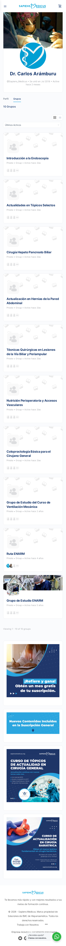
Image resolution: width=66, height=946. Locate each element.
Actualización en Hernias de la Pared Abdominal (33, 301)
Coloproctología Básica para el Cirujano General (29, 454)
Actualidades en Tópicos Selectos (31, 205)
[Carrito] (60, 6)
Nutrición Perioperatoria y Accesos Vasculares (32, 403)
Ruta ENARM (16, 554)
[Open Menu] (5, 6)
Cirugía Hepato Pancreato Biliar (29, 252)
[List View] (60, 117)
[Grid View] (55, 117)
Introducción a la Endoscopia (27, 158)
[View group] (33, 140)
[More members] (17, 170)
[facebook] (26, 938)
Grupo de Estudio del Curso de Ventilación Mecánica (28, 505)
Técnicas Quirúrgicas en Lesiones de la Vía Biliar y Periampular (31, 352)
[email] (20, 938)
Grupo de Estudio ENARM (25, 600)
